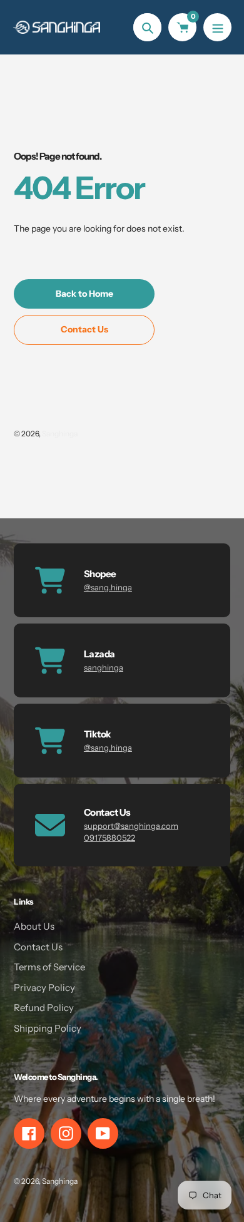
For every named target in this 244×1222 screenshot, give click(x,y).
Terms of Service (49, 967)
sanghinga (103, 667)
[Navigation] (217, 27)
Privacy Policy (44, 988)
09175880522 (109, 838)
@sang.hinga (108, 587)
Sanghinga (60, 433)
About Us (34, 926)
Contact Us (38, 947)
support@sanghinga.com (131, 826)
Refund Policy (44, 1008)
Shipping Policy (47, 1028)
